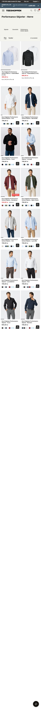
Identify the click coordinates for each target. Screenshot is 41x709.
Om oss (26, 1)
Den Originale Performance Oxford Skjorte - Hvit (10, 117)
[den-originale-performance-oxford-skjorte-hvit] (2, 124)
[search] (31, 10)
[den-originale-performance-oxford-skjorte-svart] (11, 124)
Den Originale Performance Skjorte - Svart (10, 322)
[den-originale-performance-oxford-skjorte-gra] (6, 124)
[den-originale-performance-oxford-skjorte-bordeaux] (31, 164)
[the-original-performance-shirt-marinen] (28, 164)
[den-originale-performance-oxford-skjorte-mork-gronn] (8, 124)
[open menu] (3, 10)
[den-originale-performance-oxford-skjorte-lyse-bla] (9, 124)
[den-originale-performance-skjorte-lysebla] (22, 164)
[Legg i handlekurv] (17, 123)
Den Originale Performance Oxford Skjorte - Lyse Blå (30, 240)
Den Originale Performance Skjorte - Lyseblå (30, 158)
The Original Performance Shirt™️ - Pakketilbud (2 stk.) (30, 72)
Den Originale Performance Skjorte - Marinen (30, 322)
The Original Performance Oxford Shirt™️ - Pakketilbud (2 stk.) (10, 73)
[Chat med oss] (36, 704)
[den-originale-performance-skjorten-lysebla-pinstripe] (33, 164)
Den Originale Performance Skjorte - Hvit (30, 281)
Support (35, 1)
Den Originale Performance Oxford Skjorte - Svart (10, 158)
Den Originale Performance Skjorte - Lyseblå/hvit (10, 281)
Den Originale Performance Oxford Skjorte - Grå (10, 240)
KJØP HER (32, 5)
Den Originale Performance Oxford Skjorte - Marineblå (30, 117)
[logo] (13, 10)
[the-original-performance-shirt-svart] (24, 164)
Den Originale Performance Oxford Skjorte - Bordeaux (10, 199)
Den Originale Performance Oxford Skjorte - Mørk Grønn (30, 199)
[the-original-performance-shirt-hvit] (29, 164)
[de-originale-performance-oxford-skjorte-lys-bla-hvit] (13, 124)
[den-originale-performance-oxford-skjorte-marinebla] (4, 124)
